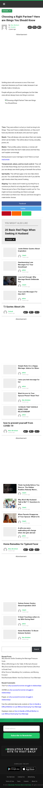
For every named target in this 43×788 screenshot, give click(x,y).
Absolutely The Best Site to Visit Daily (16, 3)
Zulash (24, 255)
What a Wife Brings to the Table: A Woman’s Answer (19, 664)
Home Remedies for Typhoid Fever (20, 544)
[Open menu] (4, 4)
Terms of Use (10, 781)
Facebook (22, 203)
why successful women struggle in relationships (24, 686)
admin (24, 270)
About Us (34, 781)
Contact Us (21, 777)
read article (5, 159)
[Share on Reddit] (16, 213)
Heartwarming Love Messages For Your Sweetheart (25, 264)
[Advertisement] (21, 57)
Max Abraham (15, 25)
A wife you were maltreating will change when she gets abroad (27, 530)
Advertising (31, 777)
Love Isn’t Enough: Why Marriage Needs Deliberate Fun (28, 279)
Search (36, 649)
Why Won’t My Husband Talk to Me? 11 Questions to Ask (29, 502)
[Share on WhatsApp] (26, 213)
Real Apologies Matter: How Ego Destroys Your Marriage (21, 678)
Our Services (11, 777)
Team (19, 781)
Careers (26, 781)
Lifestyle (5, 11)
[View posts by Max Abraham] (4, 27)
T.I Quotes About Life (14, 306)
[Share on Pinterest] (6, 213)
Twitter (22, 208)
